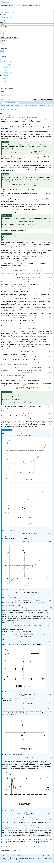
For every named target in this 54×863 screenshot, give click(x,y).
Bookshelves (16, 105)
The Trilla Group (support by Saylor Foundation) (27, 117)
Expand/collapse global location (52, 105)
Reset (2, 35)
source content (12, 842)
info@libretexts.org (16, 861)
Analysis (25, 105)
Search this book (3, 22)
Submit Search (4, 26)
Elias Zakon (8, 115)
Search (3, 103)
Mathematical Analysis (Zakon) (38, 105)
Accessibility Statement (39, 859)
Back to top (3, 846)
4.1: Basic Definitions (12, 839)
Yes (15, 850)
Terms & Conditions (30, 859)
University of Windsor (10, 117)
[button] (5, 80)
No (20, 850)
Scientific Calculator (7, 70)
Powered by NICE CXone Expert (20, 855)
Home (7, 105)
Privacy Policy (23, 859)
